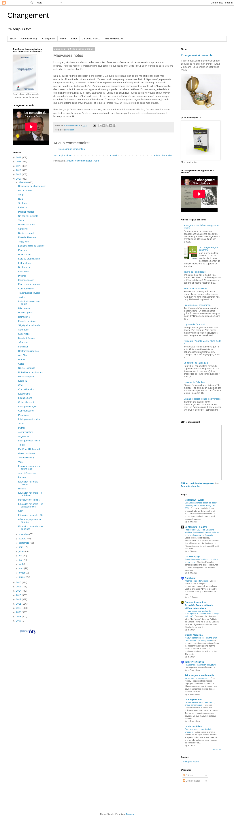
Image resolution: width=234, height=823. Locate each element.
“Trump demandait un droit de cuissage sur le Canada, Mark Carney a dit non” (202, 614)
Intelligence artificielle (29, 419)
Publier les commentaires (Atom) (83, 160)
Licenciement (25, 398)
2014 (19, 591)
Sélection (23, 342)
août (21, 547)
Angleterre (23, 436)
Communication (26, 410)
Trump (21, 445)
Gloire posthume (26, 453)
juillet (21, 551)
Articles (189, 775)
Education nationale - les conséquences (30, 505)
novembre (24, 534)
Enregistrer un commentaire (72, 149)
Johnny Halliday (26, 457)
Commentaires (192, 781)
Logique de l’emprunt (194, 324)
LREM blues (24, 263)
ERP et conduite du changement (197, 483)
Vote (20, 462)
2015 (19, 586)
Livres (74, 38)
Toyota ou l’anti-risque (195, 272)
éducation (69, 130)
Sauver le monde (26, 368)
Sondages (23, 329)
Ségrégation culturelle (29, 325)
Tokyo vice (23, 242)
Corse (21, 364)
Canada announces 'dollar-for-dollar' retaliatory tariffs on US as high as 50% (201, 505)
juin (21, 555)
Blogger (130, 814)
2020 (19, 166)
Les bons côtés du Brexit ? (31, 246)
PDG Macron (24, 254)
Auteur (63, 38)
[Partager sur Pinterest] (114, 125)
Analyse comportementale (196, 581)
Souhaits (22, 203)
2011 (19, 604)
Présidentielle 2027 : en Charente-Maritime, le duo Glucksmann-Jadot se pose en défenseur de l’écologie (202, 532)
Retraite (22, 359)
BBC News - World (194, 500)
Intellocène (23, 271)
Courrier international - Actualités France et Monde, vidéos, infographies (199, 605)
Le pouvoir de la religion (196, 363)
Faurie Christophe (190, 486)
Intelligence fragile (27, 406)
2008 (19, 616)
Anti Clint (22, 355)
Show (21, 423)
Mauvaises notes (26, 224)
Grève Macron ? (26, 402)
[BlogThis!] (103, 125)
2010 (19, 608)
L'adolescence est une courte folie (29, 467)
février (22, 573)
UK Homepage (192, 556)
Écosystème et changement (197, 305)
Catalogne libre (26, 288)
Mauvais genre (25, 312)
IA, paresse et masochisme (197, 678)
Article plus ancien (163, 155)
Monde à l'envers (26, 338)
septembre (24, 543)
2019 (19, 170)
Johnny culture (25, 432)
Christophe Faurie (190, 761)
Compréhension (26, 389)
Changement (28, 15)
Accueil (113, 155)
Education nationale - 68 (30, 515)
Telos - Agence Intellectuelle (199, 675)
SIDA (20, 511)
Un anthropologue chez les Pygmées (202, 399)
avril (21, 564)
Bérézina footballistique (195, 288)
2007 (19, 621)
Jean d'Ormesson (27, 473)
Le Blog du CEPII (193, 699)
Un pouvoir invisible (28, 216)
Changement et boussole (196, 55)
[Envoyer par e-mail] (100, 125)
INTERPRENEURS (114, 38)
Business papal (26, 233)
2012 (19, 599)
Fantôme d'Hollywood (29, 449)
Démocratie (24, 308)
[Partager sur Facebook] (110, 125)
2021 (19, 161)
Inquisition (23, 346)
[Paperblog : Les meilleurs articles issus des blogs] (28, 633)
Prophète (22, 250)
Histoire (22, 488)
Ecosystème (24, 394)
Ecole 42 (22, 381)
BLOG (13, 38)
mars (21, 568)
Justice (21, 297)
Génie (21, 385)
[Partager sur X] (107, 125)
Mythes (21, 428)
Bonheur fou (24, 267)
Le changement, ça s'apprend (208, 248)
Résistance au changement (32, 186)
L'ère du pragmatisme (29, 258)
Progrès (22, 276)
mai (21, 560)
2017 (19, 179)
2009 (19, 612)
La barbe (22, 207)
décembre (24, 182)
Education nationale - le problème (30, 494)
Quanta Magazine (194, 635)
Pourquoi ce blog (28, 38)
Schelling (23, 229)
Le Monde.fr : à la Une (196, 527)
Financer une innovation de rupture (200, 665)
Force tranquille (26, 376)
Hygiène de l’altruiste (194, 382)
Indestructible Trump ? (29, 500)
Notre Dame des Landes (30, 372)
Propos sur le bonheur (29, 284)
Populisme (23, 415)
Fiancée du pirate (27, 321)
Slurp (21, 194)
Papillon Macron (26, 212)
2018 (19, 174)
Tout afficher (216, 749)
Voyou (21, 220)
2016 (19, 582)
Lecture (22, 477)
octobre (23, 538)
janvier (22, 577)
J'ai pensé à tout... (91, 38)
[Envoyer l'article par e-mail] (94, 125)
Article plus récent (63, 155)
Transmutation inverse (29, 293)
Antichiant (190, 578)
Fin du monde (25, 190)
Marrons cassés (26, 280)
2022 (19, 157)
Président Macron (27, 237)
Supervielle (24, 334)
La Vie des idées (193, 726)
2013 (19, 595)
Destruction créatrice (28, 351)
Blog (20, 199)
